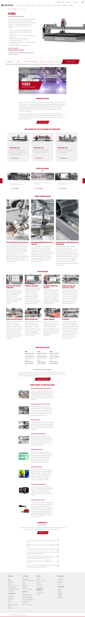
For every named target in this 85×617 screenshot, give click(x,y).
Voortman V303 (14, 147)
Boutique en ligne (40, 580)
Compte (38, 579)
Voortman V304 (38, 147)
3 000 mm (21, 50)
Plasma (24, 584)
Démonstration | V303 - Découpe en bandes (42, 183)
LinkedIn (60, 591)
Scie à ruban (11, 596)
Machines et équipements (28, 599)
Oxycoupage (25, 585)
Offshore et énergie (26, 604)
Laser (23, 582)
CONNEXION (75, 2)
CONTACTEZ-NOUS (43, 532)
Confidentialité (39, 592)
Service (9, 584)
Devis (9, 579)
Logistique (10, 599)
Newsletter (60, 589)
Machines (27, 5)
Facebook (60, 594)
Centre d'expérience (13, 585)
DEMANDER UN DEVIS (60, 2)
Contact (71, 5)
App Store (38, 582)
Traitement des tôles (27, 598)
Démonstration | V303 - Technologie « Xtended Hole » (17, 183)
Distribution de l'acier (27, 596)
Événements (65, 5)
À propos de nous (19, 5)
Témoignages (11, 590)
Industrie (49, 5)
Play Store (38, 584)
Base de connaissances (13, 589)
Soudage (24, 587)
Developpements (57, 5)
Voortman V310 (63, 147)
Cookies (38, 594)
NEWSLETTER (68, 2)
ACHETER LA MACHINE (42, 122)
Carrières (60, 580)
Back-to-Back (25, 579)
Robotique (10, 608)
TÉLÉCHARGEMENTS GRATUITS (43, 379)
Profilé (9, 606)
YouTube (60, 592)
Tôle (9, 603)
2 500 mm (16, 50)
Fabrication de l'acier (27, 594)
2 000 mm (10, 50)
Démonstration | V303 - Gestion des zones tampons (65, 183)
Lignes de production (27, 589)
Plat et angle (11, 598)
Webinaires (60, 598)
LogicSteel (33, 5)
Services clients (41, 5)
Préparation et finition (13, 604)
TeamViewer (39, 585)
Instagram (60, 596)
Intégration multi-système (28, 580)
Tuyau (9, 601)
